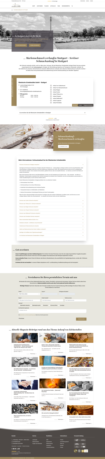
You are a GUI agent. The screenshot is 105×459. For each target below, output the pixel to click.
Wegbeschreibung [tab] (88, 105)
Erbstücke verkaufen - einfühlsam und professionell (31, 222)
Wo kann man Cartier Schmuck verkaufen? (29, 200)
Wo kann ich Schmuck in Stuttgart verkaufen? (30, 164)
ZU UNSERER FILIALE (63, 146)
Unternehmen (82, 0)
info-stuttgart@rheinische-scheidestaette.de (30, 91)
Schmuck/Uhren (53, 305)
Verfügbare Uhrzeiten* (63, 291)
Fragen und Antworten (37, 443)
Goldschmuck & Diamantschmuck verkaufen (29, 226)
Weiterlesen (32, 353)
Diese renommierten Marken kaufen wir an (29, 219)
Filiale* (20, 291)
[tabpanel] (71, 92)
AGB (47, 439)
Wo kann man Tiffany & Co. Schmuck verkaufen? (30, 203)
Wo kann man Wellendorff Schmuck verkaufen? (30, 213)
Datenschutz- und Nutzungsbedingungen (27, 314)
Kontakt (91, 0)
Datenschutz (49, 441)
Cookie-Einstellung (50, 447)
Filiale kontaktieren (21, 45)
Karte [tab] (80, 105)
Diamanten (45, 305)
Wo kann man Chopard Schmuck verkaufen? (29, 210)
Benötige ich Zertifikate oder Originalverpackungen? (31, 232)
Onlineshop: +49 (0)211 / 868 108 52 (21, 439)
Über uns (62, 443)
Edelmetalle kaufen (36, 305)
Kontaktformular (16, 441)
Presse (61, 447)
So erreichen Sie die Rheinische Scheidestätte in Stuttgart (35, 112)
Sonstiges (62, 305)
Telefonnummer (68, 298)
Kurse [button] (24, 0)
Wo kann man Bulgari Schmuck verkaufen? (29, 206)
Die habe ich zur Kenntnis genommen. (33, 314)
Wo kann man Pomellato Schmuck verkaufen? (30, 216)
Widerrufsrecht (49, 443)
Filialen (46, 6)
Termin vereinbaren (34, 45)
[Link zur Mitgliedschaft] (75, 450)
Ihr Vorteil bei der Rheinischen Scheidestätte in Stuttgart (32, 235)
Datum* (43, 291)
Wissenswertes (66, 6)
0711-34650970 (24, 89)
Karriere (87, 0)
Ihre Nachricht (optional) (24, 308)
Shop (33, 6)
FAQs (59, 6)
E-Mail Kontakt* (45, 298)
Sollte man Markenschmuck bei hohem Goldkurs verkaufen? (33, 229)
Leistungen (40, 6)
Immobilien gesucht (64, 441)
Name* (20, 298)
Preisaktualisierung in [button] (16, 0)
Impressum (48, 445)
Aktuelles (53, 6)
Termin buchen (81, 319)
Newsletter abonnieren (18, 443)
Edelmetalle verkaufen (25, 305)
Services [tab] (75, 105)
